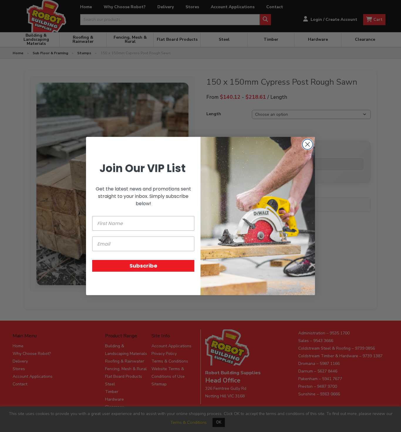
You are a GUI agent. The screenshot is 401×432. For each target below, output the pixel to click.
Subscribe (143, 265)
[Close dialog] (307, 144)
